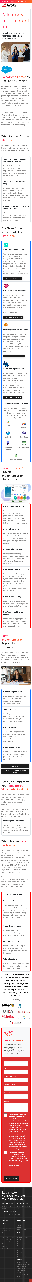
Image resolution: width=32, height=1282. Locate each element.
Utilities (19, 1252)
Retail (19, 1250)
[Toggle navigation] (29, 5)
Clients (19, 1225)
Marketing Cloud (7, 1228)
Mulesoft (5, 1248)
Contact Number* (10, 1076)
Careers (19, 1227)
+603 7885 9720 (8, 1)
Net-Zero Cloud (6, 1239)
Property (20, 1248)
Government (21, 1242)
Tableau (4, 1246)
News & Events (21, 1229)
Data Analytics (21, 1270)
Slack (3, 1244)
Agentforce (5, 1233)
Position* (7, 1093)
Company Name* (10, 1085)
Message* (7, 1101)
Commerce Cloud (7, 1242)
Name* (6, 1060)
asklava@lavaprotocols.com (22, 1)
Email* (6, 1068)
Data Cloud (5, 1235)
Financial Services (22, 1237)
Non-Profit (20, 1254)
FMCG (19, 1239)
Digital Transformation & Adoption (22, 1274)
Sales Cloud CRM (7, 1226)
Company (20, 1223)
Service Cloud (6, 1230)
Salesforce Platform (8, 1237)
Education (20, 1235)
